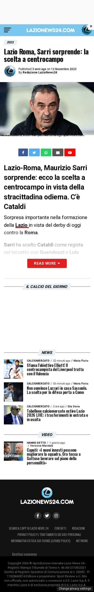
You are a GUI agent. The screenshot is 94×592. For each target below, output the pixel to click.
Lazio (22, 225)
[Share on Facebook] (23, 152)
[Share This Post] (46, 152)
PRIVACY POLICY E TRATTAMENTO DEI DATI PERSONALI (49, 534)
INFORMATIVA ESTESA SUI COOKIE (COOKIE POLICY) (40, 541)
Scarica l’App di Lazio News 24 (29, 528)
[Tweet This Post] (35, 152)
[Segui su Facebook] (37, 515)
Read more (45, 263)
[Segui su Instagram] (56, 515)
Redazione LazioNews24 (40, 72)
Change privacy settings (75, 588)
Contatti (60, 528)
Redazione (78, 528)
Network (82, 541)
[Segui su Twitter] (47, 515)
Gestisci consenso (24, 554)
